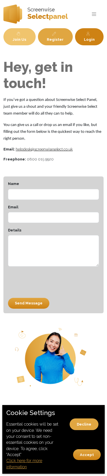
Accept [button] (87, 455)
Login (89, 39)
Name (13, 184)
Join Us (19, 39)
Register (55, 39)
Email (13, 207)
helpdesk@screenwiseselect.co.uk (44, 149)
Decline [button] (84, 424)
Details (14, 230)
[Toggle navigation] (94, 14)
